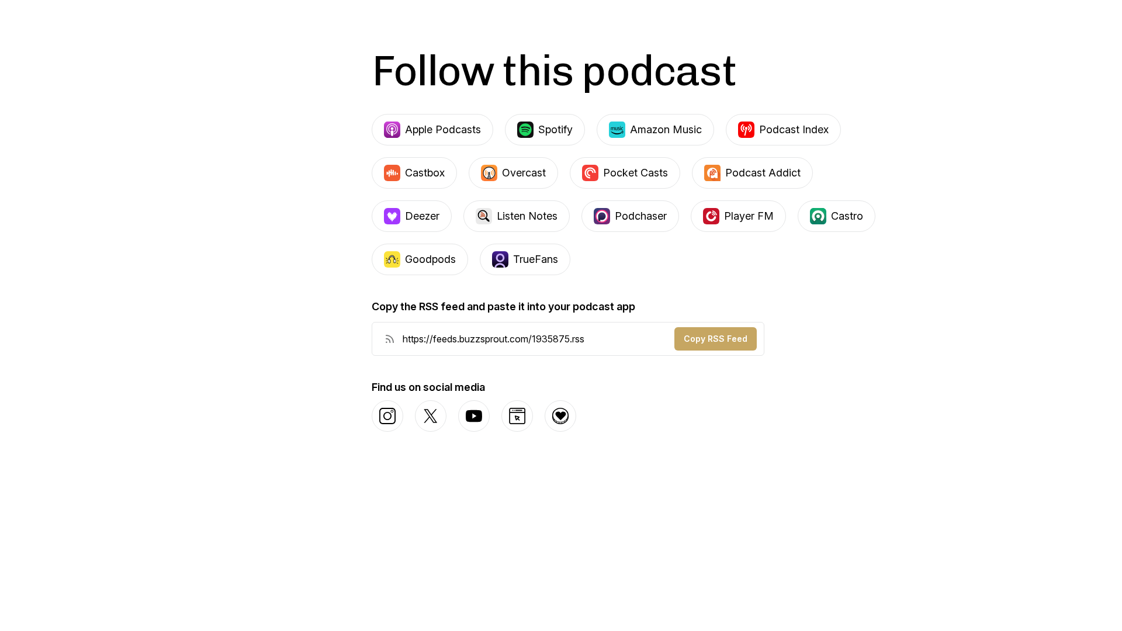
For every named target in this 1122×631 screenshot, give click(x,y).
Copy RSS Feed (715, 339)
